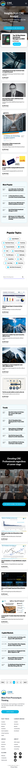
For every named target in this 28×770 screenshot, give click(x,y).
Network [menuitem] (3, 755)
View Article (17, 44)
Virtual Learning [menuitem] (5, 733)
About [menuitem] (16, 739)
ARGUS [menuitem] (3, 739)
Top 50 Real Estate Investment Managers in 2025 (19, 37)
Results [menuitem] (3, 726)
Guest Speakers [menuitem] (4, 730)
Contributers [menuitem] (17, 728)
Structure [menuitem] (3, 724)
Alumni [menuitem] (3, 752)
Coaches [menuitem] (16, 744)
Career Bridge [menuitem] (19, 719)
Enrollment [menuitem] (16, 730)
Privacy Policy (14, 767)
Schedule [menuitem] (3, 728)
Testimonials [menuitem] (4, 760)
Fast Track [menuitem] (5, 719)
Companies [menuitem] (3, 757)
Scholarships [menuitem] (17, 746)
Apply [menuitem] (2, 735)
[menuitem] (15, 753)
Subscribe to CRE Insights (14, 28)
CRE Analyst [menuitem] (17, 742)
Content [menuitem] (3, 722)
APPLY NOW (10, 711)
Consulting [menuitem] (16, 749)
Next (25, 682)
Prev (2, 682)
